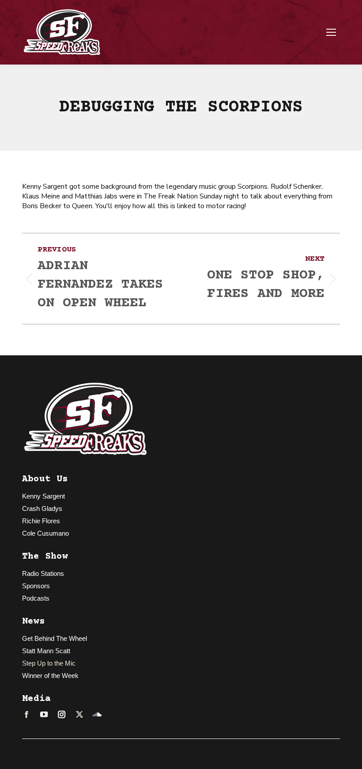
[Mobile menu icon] (331, 32)
